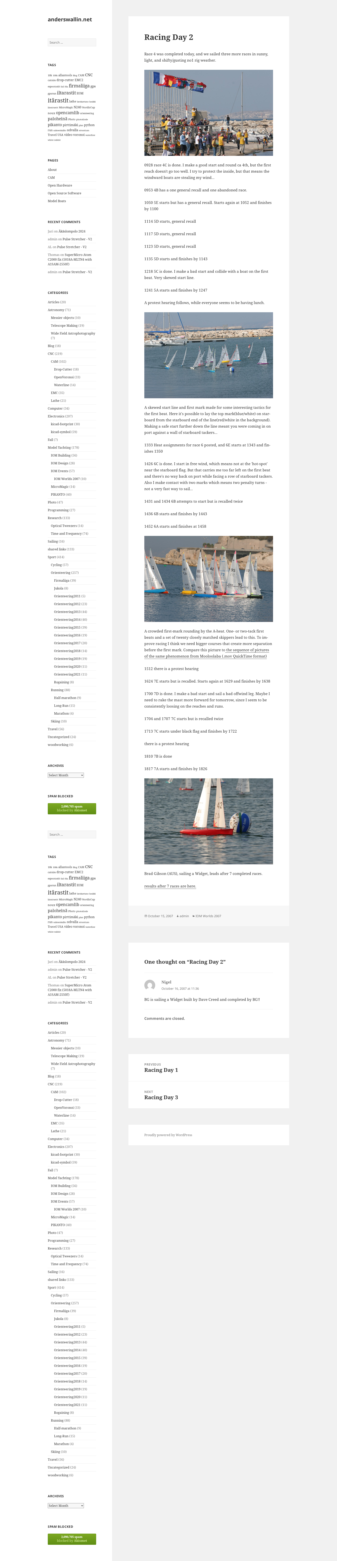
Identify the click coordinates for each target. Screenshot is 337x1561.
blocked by (72, 808)
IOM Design (59, 463)
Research (55, 518)
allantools (65, 75)
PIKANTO (58, 494)
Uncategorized (58, 737)
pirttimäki (70, 125)
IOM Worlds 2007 (67, 479)
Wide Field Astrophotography (73, 333)
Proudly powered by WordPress (168, 1135)
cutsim (52, 80)
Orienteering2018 (67, 651)
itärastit (58, 100)
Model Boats (57, 201)
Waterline (61, 385)
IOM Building (61, 455)
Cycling (56, 565)
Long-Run (61, 705)
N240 (77, 107)
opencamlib (67, 112)
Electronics (56, 416)
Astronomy (56, 310)
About (52, 170)
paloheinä (57, 118)
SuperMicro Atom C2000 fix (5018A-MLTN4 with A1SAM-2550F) (70, 259)
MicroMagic (66, 107)
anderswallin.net (70, 19)
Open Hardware (60, 185)
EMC (54, 393)
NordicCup (88, 107)
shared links (57, 549)
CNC (89, 74)
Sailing (53, 541)
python (89, 125)
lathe (72, 101)
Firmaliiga (61, 580)
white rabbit (54, 139)
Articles (53, 302)
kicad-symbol (61, 432)
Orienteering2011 (67, 596)
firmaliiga (79, 86)
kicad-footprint (62, 424)
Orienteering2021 (67, 674)
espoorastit (54, 86)
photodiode (82, 119)
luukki (92, 101)
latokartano (83, 101)
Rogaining (61, 682)
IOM (80, 93)
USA (60, 135)
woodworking (58, 745)
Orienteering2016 (67, 635)
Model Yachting (59, 447)
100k (55, 75)
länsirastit (53, 107)
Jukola (58, 588)
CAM (81, 75)
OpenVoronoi (64, 377)
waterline (90, 135)
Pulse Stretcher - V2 (77, 239)
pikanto (55, 124)
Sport (52, 557)
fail (62, 86)
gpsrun (52, 93)
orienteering (87, 113)
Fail (50, 440)
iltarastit (66, 92)
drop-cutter (65, 80)
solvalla (72, 130)
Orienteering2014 (67, 619)
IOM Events (59, 471)
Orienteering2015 (67, 627)
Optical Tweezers (64, 526)
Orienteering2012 (67, 604)
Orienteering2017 (67, 643)
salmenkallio (59, 130)
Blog (75, 75)
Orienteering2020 (67, 666)
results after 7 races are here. (170, 886)
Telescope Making (64, 325)
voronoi (79, 135)
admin (184, 916)
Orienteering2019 (67, 659)
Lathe (55, 400)
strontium (84, 130)
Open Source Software (64, 193)
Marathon (61, 713)
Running (57, 690)
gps (93, 86)
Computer (55, 408)
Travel (52, 135)
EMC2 (79, 80)
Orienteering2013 (67, 612)
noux (51, 113)
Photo (71, 119)
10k (50, 75)
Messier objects (62, 318)
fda (66, 86)
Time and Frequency (66, 533)
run (50, 130)
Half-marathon (65, 698)
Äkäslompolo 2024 (72, 231)
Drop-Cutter (63, 369)
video (68, 134)
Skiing (55, 721)
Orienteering (60, 573)
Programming (58, 510)
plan (81, 125)
